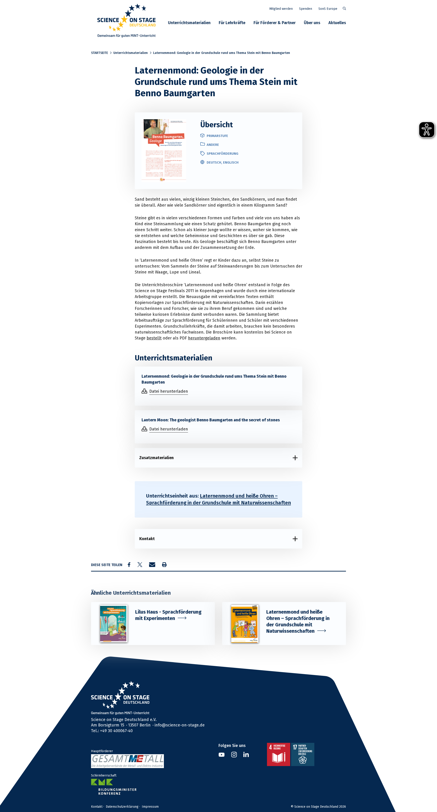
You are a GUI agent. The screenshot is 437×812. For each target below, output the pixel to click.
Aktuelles (337, 22)
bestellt (154, 338)
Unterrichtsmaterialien (189, 22)
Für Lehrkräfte (232, 22)
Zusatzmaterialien (156, 457)
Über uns (312, 22)
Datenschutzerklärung (122, 806)
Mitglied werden (281, 8)
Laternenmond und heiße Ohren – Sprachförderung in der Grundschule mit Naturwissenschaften (218, 499)
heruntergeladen (204, 338)
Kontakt (147, 538)
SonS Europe (327, 8)
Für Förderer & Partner (275, 22)
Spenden (305, 8)
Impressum (150, 806)
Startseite (99, 53)
